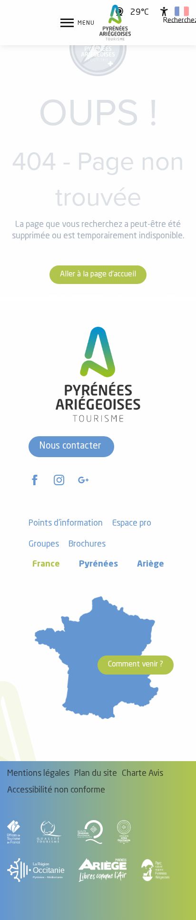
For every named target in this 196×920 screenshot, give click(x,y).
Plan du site (95, 774)
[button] (182, 11)
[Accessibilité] (164, 11)
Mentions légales (38, 774)
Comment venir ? (135, 664)
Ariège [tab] (150, 564)
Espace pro (131, 523)
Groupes (44, 544)
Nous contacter (70, 446)
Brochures (87, 544)
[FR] (182, 11)
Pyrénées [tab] (98, 564)
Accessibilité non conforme (56, 790)
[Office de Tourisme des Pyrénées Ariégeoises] (115, 22)
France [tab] (46, 564)
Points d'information (66, 523)
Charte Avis (142, 774)
